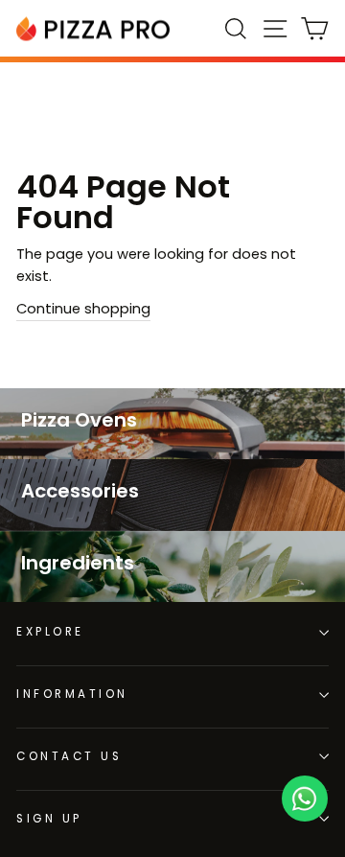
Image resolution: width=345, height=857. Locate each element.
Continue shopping (83, 308)
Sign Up (49, 818)
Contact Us (69, 756)
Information (72, 694)
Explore (50, 631)
